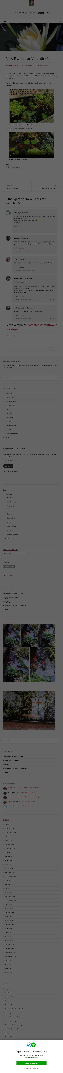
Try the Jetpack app (31, 1063)
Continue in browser (31, 1068)
